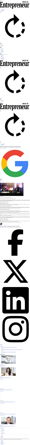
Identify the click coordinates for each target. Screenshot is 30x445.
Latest (1, 344)
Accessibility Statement (3, 430)
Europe (2, 52)
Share (0, 179)
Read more (20, 227)
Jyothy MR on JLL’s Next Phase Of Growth (5, 377)
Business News (2, 145)
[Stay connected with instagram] (15, 329)
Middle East (2, 51)
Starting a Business (3, 9)
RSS (1, 437)
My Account (2, 55)
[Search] (0, 12)
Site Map (2, 431)
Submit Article (2, 45)
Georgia (2, 441)
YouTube (2, 436)
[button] (15, 102)
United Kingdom (2, 443)
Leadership (2, 10)
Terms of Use (2, 428)
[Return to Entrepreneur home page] (14, 8)
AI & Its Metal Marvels (3, 365)
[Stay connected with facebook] (15, 242)
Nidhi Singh (2, 148)
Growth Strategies (3, 144)
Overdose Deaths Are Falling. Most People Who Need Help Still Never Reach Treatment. (11, 349)
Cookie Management (3, 433)
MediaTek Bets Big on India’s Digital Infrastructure (6, 389)
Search (0, 53)
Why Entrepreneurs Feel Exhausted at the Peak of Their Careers (9, 347)
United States (2, 440)
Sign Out (2, 56)
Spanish (2, 49)
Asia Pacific (2, 442)
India (1, 50)
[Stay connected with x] (15, 271)
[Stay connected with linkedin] (15, 300)
